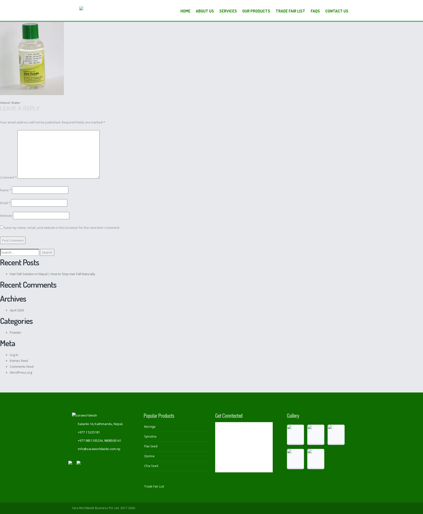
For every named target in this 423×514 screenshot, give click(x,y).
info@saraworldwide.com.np (99, 449)
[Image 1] (295, 435)
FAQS (315, 10)
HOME (185, 10)
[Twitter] (328, 508)
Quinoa (149, 456)
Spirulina (150, 436)
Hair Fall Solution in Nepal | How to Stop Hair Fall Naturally (52, 274)
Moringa (149, 426)
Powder (15, 332)
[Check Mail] (346, 508)
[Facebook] (337, 508)
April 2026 (17, 310)
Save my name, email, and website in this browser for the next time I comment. (62, 227)
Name (5, 190)
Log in (14, 355)
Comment (8, 177)
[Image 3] (336, 435)
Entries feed (19, 360)
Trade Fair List (290, 10)
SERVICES (228, 10)
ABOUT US (205, 10)
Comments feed (22, 366)
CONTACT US (336, 10)
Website (6, 215)
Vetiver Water (10, 102)
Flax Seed (150, 446)
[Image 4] (295, 459)
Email (5, 203)
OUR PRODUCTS (256, 10)
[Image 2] (315, 435)
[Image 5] (315, 459)
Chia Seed (151, 466)
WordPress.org (21, 372)
